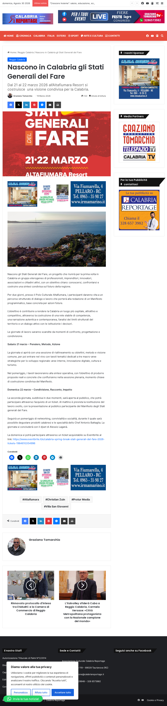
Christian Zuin (56, 499)
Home (10, 35)
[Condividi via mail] (50, 105)
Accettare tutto (63, 692)
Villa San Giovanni (57, 506)
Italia (50, 35)
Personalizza (21, 692)
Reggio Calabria (26, 52)
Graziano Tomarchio (22, 96)
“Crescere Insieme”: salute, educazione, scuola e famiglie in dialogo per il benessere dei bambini (99, 3)
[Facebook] (11, 105)
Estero (61, 35)
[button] (23, 699)
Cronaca (25, 35)
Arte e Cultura (93, 35)
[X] (18, 105)
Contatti (114, 35)
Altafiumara (31, 499)
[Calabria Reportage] (27, 18)
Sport (74, 35)
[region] (42, 680)
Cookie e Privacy (155, 700)
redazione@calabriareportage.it (88, 674)
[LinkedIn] (26, 105)
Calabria (39, 35)
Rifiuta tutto (41, 692)
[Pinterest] (34, 105)
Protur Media (81, 499)
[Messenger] (42, 105)
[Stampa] (57, 105)
